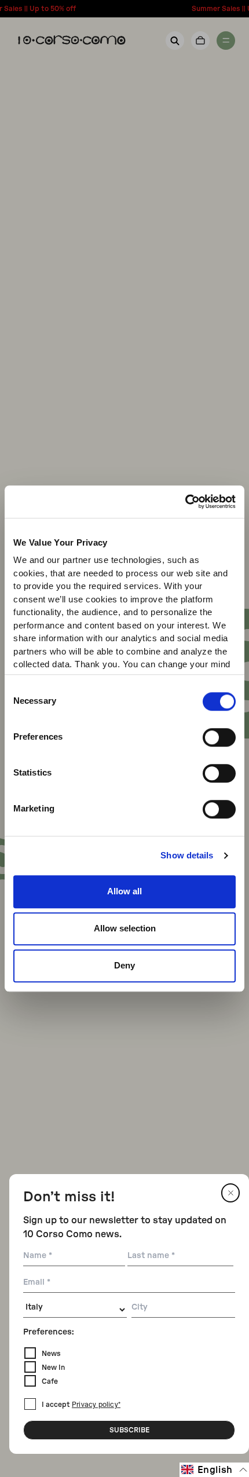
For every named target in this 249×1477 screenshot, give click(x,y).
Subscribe (129, 1430)
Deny (124, 965)
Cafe (50, 1381)
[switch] (219, 737)
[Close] (230, 1192)
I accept (81, 1404)
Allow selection (125, 928)
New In (53, 1367)
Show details (186, 855)
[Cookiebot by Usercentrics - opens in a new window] (185, 501)
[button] (214, 1470)
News (51, 1353)
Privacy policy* (96, 1405)
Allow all (124, 891)
